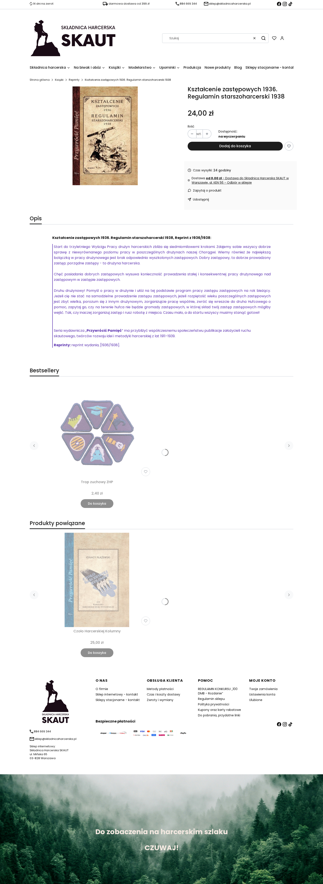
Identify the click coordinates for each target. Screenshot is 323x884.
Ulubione (255, 700)
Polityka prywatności (213, 704)
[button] (263, 38)
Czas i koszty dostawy (163, 694)
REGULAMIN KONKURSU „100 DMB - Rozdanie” (218, 691)
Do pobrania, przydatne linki (219, 715)
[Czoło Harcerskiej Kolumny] (97, 580)
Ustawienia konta (262, 694)
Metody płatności (160, 689)
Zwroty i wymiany (160, 700)
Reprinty (74, 80)
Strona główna (40, 80)
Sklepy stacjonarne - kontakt (118, 700)
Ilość (191, 126)
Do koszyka (97, 503)
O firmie (102, 689)
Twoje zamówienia (263, 689)
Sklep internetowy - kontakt (117, 694)
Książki (59, 80)
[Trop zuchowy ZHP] (97, 431)
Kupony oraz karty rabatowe (219, 710)
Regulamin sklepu (211, 699)
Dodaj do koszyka (235, 146)
